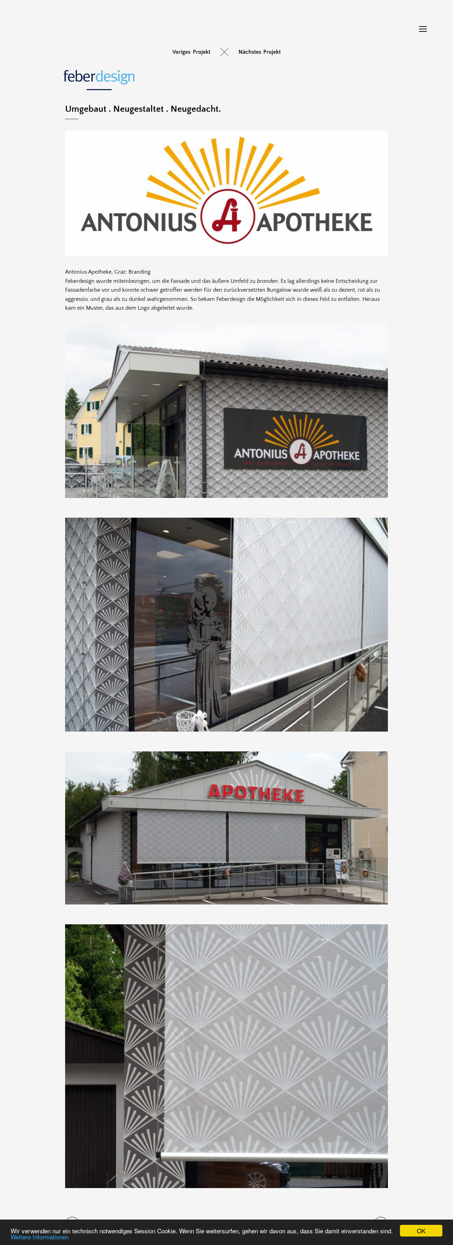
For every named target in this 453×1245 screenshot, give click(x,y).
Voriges (181, 52)
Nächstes (250, 52)
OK (421, 1230)
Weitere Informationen (40, 1236)
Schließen (224, 52)
